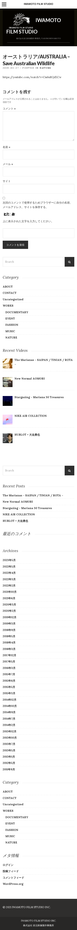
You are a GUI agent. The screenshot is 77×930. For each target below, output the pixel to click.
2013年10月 (10, 737)
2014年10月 (10, 706)
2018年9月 (9, 630)
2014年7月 (9, 718)
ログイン (8, 865)
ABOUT (8, 286)
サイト (7, 181)
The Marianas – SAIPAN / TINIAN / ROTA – (33, 495)
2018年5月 (9, 636)
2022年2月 (9, 585)
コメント (9, 108)
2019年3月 (9, 623)
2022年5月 (9, 566)
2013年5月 (9, 750)
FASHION (11, 324)
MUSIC (10, 331)
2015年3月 (9, 693)
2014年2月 (9, 725)
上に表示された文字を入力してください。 (28, 221)
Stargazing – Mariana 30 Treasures (27, 508)
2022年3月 (9, 579)
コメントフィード (13, 877)
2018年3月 (9, 649)
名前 (6, 147)
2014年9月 (9, 712)
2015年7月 (9, 674)
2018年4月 (9, 642)
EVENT (10, 318)
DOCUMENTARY (16, 312)
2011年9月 (9, 769)
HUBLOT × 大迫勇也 (15, 521)
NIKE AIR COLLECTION (19, 514)
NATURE (45, 67)
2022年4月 (9, 572)
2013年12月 (9, 731)
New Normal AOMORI (18, 501)
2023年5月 (9, 560)
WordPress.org (13, 884)
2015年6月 (9, 680)
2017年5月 (9, 661)
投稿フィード (11, 871)
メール (8, 164)
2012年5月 (9, 763)
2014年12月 (9, 699)
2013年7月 (9, 744)
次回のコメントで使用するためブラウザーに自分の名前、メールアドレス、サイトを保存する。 (38, 205)
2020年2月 (9, 610)
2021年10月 (10, 591)
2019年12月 (9, 617)
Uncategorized (13, 299)
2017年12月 (9, 655)
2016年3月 (9, 668)
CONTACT (9, 293)
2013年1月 (9, 756)
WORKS (8, 305)
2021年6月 (9, 598)
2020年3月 (9, 604)
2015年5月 (9, 687)
